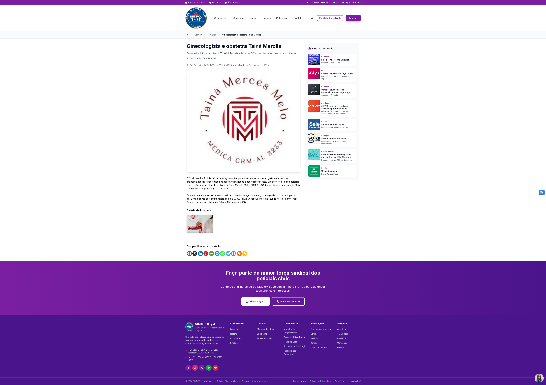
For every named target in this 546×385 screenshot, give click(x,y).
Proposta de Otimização (295, 346)
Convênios (200, 35)
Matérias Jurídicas (265, 329)
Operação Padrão (319, 347)
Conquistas (235, 338)
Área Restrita (233, 2)
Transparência (299, 381)
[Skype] (233, 253)
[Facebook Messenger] (217, 253)
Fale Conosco (341, 381)
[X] (194, 253)
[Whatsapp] (222, 253)
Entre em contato (290, 301)
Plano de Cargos (292, 342)
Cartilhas (314, 334)
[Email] (211, 253)
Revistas (314, 338)
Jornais (314, 343)
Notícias (254, 18)
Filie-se (353, 18)
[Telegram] (228, 253)
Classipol (341, 338)
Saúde (213, 35)
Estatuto (234, 343)
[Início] (188, 35)
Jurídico (267, 18)
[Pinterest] (205, 253)
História (233, 334)
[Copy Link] (244, 253)
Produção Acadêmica (321, 329)
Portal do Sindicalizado (330, 18)
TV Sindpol (342, 334)
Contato (298, 18)
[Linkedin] (200, 253)
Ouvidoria (216, 2)
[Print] (239, 253)
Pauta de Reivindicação (295, 337)
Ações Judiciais (264, 338)
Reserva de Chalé (196, 2)
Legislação (262, 334)
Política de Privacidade (320, 381)
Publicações (282, 18)
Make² (357, 381)
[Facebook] (189, 253)
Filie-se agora (257, 301)
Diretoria (234, 329)
